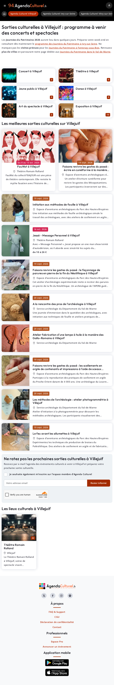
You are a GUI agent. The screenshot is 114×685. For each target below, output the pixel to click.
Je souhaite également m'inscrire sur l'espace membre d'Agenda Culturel (51, 474)
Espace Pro (57, 641)
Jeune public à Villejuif (33, 88)
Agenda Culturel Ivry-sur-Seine (59, 13)
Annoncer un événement (57, 646)
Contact (57, 627)
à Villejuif (28, 166)
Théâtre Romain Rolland (14, 546)
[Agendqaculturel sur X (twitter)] (44, 595)
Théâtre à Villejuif (87, 71)
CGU (56, 616)
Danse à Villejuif (86, 88)
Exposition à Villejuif (89, 106)
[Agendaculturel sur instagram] (61, 595)
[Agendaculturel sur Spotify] (70, 595)
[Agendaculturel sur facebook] (52, 595)
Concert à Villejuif (30, 71)
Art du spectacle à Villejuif (36, 106)
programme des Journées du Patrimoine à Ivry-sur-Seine (66, 43)
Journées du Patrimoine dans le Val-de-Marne (85, 51)
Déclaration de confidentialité (57, 622)
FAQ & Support (57, 611)
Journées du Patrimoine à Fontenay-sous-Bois (74, 47)
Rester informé (99, 483)
